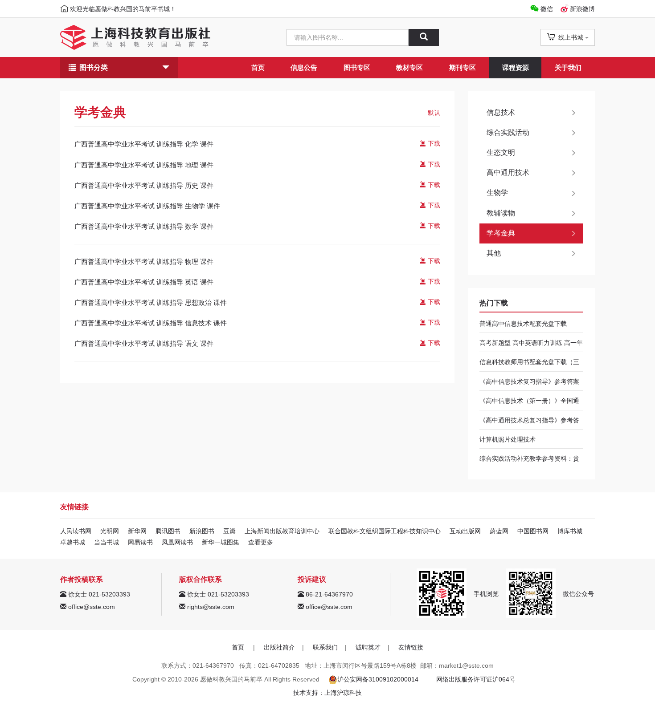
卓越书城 (72, 542)
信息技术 (501, 112)
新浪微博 (582, 8)
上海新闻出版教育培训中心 (282, 531)
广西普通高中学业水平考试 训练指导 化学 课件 (143, 144)
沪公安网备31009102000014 (377, 679)
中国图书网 (533, 531)
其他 (494, 253)
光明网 (109, 531)
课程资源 (515, 67)
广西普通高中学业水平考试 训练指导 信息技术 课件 (150, 323)
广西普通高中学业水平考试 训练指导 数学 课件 (143, 226)
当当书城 (106, 542)
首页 (258, 67)
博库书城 (569, 531)
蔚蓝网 (499, 531)
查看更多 (260, 542)
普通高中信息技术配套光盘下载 (523, 323)
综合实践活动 (508, 132)
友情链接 (410, 647)
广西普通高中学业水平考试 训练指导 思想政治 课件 (150, 302)
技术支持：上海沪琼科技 (327, 692)
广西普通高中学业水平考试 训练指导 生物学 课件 (147, 206)
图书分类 (93, 67)
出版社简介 (279, 647)
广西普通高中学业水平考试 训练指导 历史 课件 (143, 185)
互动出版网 (465, 531)
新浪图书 (201, 531)
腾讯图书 (168, 531)
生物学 (497, 192)
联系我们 (325, 647)
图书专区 (357, 67)
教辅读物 (501, 213)
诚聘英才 (368, 647)
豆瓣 (229, 531)
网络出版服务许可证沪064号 (476, 679)
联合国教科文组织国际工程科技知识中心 (384, 531)
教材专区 (409, 67)
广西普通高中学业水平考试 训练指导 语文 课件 (143, 343)
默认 (434, 112)
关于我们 (568, 67)
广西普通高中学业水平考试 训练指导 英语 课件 (143, 282)
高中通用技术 (508, 172)
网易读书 (140, 542)
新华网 (137, 531)
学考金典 (501, 233)
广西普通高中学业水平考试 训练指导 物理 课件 (143, 261)
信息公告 (304, 67)
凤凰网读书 (177, 542)
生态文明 (501, 152)
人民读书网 (75, 531)
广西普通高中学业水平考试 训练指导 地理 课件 (143, 165)
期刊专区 (462, 67)
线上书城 (571, 37)
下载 (433, 143)
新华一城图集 (220, 542)
